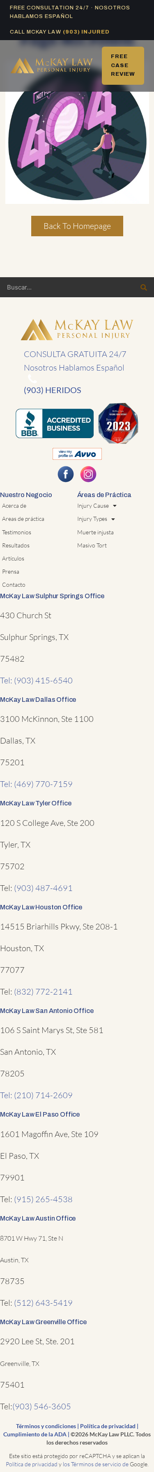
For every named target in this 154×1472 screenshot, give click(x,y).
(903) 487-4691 (43, 888)
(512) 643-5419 (43, 1303)
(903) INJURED (86, 32)
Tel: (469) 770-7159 (36, 784)
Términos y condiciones (46, 1425)
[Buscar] (143, 287)
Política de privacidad (108, 1425)
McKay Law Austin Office (38, 1218)
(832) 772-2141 (43, 991)
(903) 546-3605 (41, 1406)
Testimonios (16, 532)
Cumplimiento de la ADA (35, 1434)
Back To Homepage (77, 226)
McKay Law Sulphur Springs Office (52, 595)
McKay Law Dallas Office (38, 699)
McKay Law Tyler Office (35, 803)
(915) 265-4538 (43, 1199)
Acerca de (14, 505)
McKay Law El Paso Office (40, 1114)
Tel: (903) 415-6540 (36, 680)
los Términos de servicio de (96, 1464)
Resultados (16, 545)
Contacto (13, 584)
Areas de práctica (23, 518)
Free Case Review (123, 65)
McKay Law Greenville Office (43, 1321)
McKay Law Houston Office (41, 907)
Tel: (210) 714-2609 (36, 1095)
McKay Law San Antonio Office (46, 1010)
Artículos (13, 558)
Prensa (10, 571)
